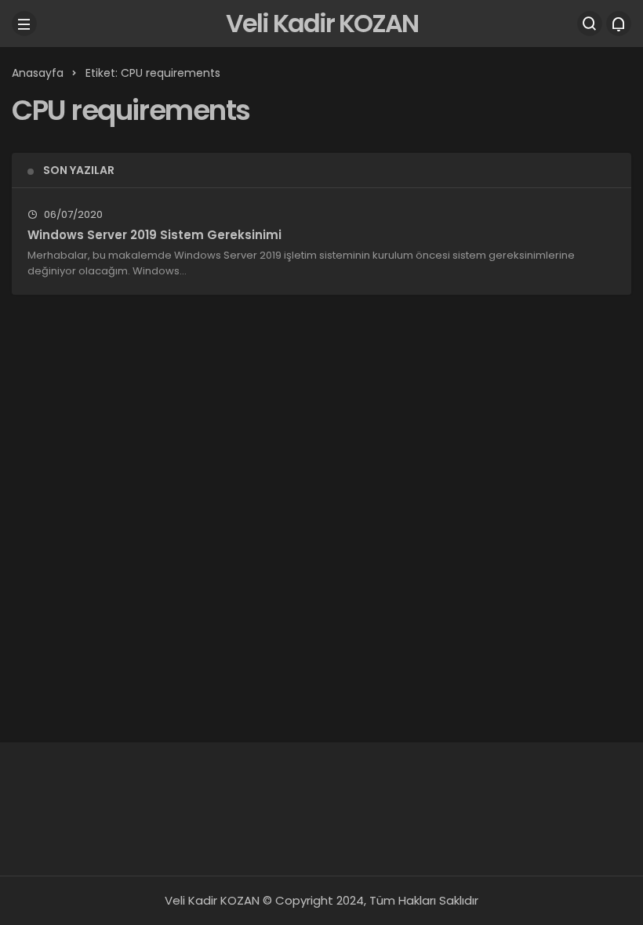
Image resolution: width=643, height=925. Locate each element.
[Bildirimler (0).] (618, 23)
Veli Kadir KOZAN (322, 23)
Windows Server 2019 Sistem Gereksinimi (154, 235)
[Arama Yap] (589, 23)
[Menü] (24, 23)
